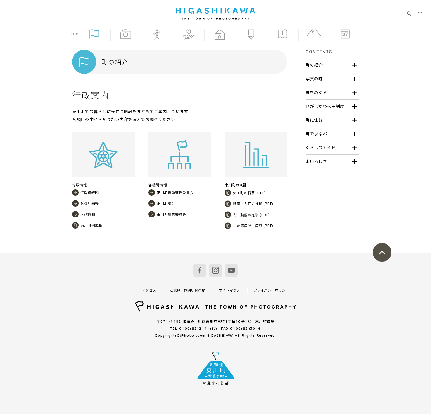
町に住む (314, 120)
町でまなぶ (316, 134)
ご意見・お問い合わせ (187, 289)
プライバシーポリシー (271, 289)
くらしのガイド (321, 147)
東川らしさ (316, 161)
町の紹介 (314, 65)
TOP (75, 34)
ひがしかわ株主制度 (325, 106)
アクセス (149, 289)
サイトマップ (229, 289)
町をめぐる (316, 92)
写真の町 (314, 78)
